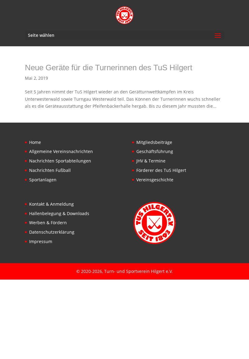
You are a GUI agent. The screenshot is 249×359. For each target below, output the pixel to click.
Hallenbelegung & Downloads (59, 213)
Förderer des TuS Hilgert (161, 170)
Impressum (40, 241)
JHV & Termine (150, 161)
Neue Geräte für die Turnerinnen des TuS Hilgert (108, 67)
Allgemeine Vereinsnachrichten (61, 151)
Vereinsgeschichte (154, 180)
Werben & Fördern (48, 222)
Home (35, 142)
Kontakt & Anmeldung (51, 204)
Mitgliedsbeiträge (154, 142)
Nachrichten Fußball (50, 170)
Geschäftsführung (154, 151)
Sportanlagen (42, 180)
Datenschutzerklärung (51, 232)
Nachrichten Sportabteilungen (60, 161)
